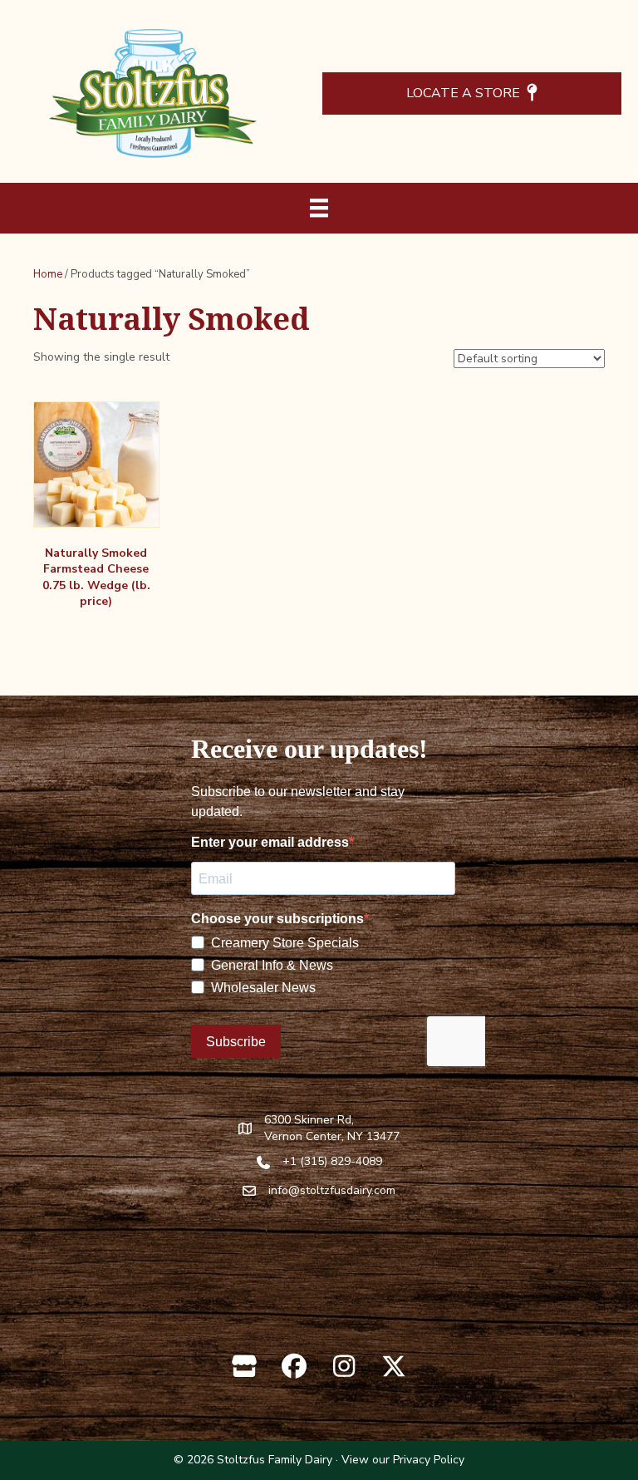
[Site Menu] (319, 208)
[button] (244, 1366)
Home (47, 274)
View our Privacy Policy (402, 1460)
